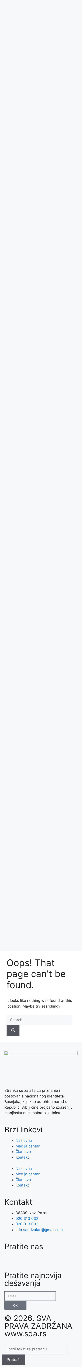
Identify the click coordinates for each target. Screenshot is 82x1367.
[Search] (13, 1030)
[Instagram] (21, 1260)
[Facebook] (9, 1260)
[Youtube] (33, 1260)
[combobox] (35, 1349)
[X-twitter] (45, 1260)
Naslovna (24, 1140)
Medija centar (28, 1146)
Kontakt (22, 1157)
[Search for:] (39, 1020)
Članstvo (23, 1151)
